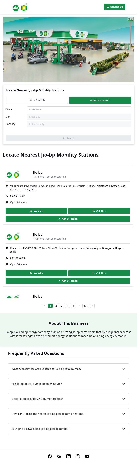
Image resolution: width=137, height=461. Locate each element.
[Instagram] (78, 456)
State (9, 109)
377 (86, 305)
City (8, 116)
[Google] (59, 456)
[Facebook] (50, 456)
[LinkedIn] (68, 456)
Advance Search (100, 100)
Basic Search (37, 100)
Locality (10, 124)
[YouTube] (87, 456)
